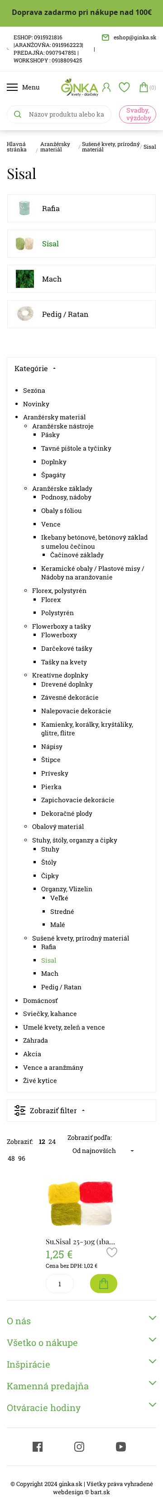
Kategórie (31, 368)
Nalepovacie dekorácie (76, 710)
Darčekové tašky (66, 648)
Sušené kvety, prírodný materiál (111, 146)
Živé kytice (40, 1080)
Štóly (49, 862)
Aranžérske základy (62, 488)
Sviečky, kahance (50, 1013)
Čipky (50, 875)
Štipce (51, 759)
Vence (51, 524)
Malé (57, 924)
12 (42, 1141)
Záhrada (35, 1040)
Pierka (51, 786)
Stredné (62, 911)
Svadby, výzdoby (138, 114)
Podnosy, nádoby (66, 497)
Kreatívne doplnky (60, 675)
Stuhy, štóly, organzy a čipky (74, 840)
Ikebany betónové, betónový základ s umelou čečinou (94, 541)
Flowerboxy (59, 634)
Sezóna (34, 390)
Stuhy (50, 849)
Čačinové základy (77, 554)
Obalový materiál (58, 826)
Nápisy (51, 746)
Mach (52, 278)
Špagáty (53, 474)
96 (21, 1158)
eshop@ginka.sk (135, 37)
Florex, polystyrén (59, 590)
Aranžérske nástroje (63, 426)
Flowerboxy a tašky (61, 626)
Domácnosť (40, 1000)
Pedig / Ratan (65, 314)
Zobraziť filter (53, 1110)
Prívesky (54, 773)
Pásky (50, 434)
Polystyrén (57, 612)
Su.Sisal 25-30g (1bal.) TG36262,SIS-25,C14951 (81, 1241)
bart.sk (100, 1492)
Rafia (51, 208)
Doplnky (54, 461)
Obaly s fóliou (61, 510)
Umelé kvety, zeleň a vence (64, 1027)
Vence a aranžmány (53, 1067)
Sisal (150, 146)
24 (52, 1141)
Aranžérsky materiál (55, 146)
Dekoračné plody (66, 813)
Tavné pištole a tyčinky (76, 448)
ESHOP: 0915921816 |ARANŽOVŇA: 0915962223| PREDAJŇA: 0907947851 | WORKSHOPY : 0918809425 (48, 48)
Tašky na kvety (64, 662)
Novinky (36, 404)
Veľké (59, 898)
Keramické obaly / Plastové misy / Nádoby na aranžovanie (92, 573)
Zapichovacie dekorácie (78, 799)
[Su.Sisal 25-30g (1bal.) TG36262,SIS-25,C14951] (81, 1203)
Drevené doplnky (67, 684)
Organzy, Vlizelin (66, 888)
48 (11, 1158)
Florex (51, 599)
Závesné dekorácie (70, 697)
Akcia (32, 1053)
